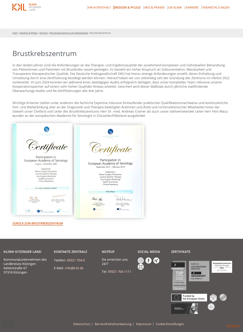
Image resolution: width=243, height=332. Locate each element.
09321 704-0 (76, 260)
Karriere (192, 7)
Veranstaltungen (215, 7)
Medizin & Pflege (128, 7)
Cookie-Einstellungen (170, 324)
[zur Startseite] (26, 7)
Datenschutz (81, 324)
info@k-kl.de (74, 268)
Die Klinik (175, 7)
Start (15, 32)
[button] (8, 324)
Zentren (43, 32)
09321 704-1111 (119, 271)
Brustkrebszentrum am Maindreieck (69, 32)
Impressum (143, 324)
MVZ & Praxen (154, 7)
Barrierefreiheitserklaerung (113, 324)
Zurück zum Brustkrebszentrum (37, 223)
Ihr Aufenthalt (99, 7)
